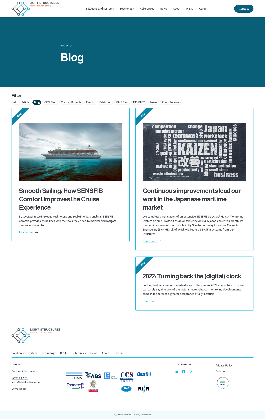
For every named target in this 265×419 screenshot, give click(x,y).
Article (25, 102)
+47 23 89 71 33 (20, 378)
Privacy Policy (224, 365)
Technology (127, 8)
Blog (37, 102)
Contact (244, 8)
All (15, 102)
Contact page (19, 388)
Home (64, 45)
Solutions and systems (100, 8)
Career (203, 8)
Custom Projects (71, 102)
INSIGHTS (139, 102)
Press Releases (171, 102)
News (163, 8)
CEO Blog (50, 102)
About (176, 8)
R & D (189, 8)
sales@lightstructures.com (26, 382)
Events (90, 102)
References (147, 8)
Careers (118, 353)
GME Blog (122, 102)
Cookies (220, 371)
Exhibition (105, 102)
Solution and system (24, 353)
